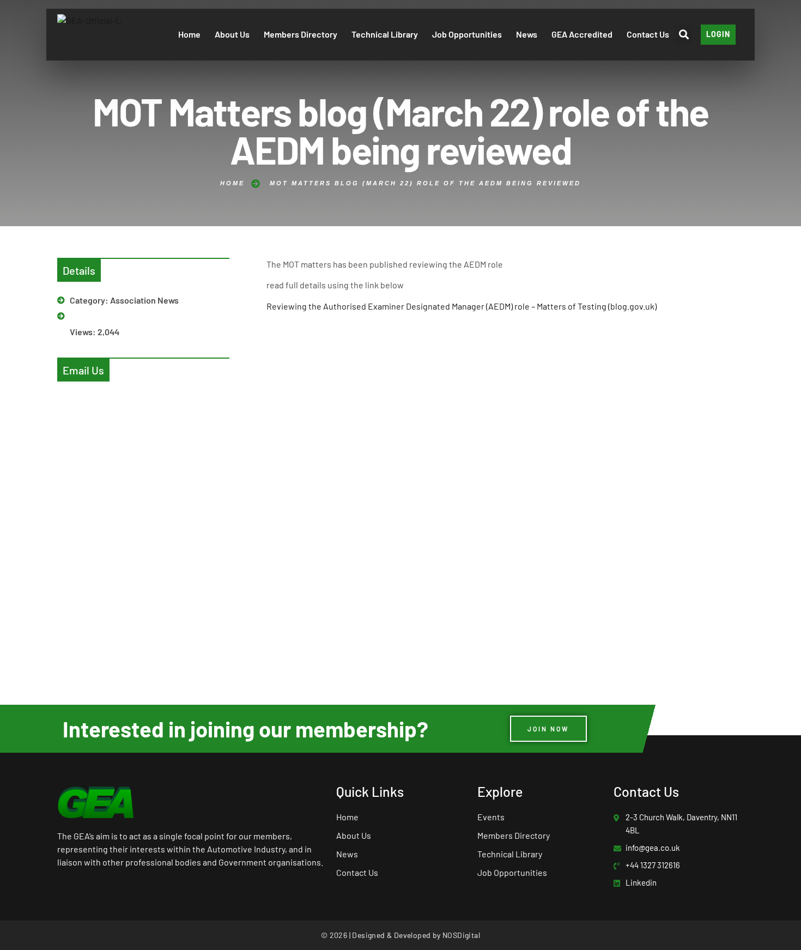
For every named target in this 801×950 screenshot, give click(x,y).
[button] (684, 35)
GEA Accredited (581, 34)
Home (189, 34)
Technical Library (384, 34)
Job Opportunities (467, 34)
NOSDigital (461, 935)
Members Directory (300, 34)
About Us (232, 34)
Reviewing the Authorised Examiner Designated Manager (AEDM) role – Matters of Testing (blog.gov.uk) (461, 306)
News (526, 34)
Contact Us (648, 34)
